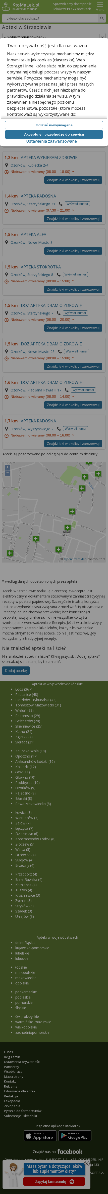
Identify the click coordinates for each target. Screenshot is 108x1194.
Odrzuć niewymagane (54, 125)
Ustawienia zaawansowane (51, 141)
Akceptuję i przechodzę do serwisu (54, 134)
